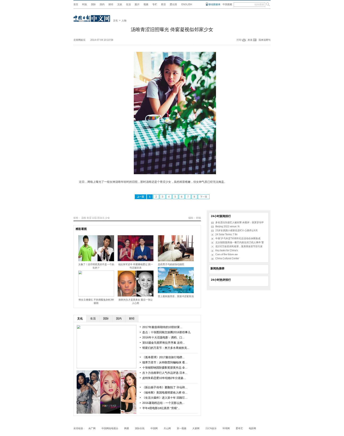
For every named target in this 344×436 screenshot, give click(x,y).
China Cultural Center (227, 258)
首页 (75, 4)
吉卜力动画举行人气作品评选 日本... (164, 372)
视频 (146, 4)
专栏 (154, 4)
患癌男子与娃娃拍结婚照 (171, 264)
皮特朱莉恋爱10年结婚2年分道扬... (164, 378)
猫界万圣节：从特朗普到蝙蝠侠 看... (164, 362)
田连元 (101, 218)
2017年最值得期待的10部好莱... (162, 327)
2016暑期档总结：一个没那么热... (163, 402)
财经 (110, 4)
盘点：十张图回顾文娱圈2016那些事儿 (166, 332)
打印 (239, 40)
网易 (126, 428)
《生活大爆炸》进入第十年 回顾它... (164, 397)
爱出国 (173, 4)
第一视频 (181, 428)
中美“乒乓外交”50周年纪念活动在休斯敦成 (237, 238)
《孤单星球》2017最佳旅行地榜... (163, 357)
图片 (137, 4)
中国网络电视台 (110, 428)
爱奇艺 (239, 428)
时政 (84, 4)
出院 (94, 218)
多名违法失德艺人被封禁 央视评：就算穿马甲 (239, 222)
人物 (124, 20)
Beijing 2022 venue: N (227, 226)
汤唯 (83, 218)
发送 (250, 40)
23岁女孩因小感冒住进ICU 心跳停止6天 (236, 230)
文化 (115, 20)
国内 (102, 4)
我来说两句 (265, 40)
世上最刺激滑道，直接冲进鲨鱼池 (176, 296)
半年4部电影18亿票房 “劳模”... (161, 408)
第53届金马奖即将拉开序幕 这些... (163, 342)
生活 (128, 4)
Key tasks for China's (226, 250)
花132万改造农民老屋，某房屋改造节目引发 (239, 246)
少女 (107, 218)
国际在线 (140, 428)
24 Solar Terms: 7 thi (226, 234)
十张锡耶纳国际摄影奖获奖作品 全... (164, 367)
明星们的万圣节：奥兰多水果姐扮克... (165, 347)
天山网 (167, 428)
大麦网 (195, 428)
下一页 (203, 196)
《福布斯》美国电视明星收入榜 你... (164, 392)
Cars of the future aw (226, 254)
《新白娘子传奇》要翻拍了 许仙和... (164, 387)
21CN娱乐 (211, 428)
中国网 (154, 428)
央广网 (92, 428)
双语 (163, 4)
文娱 (119, 4)
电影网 (252, 428)
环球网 (226, 428)
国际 (93, 4)
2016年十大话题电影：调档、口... (163, 337)
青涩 (89, 218)
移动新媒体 (214, 4)
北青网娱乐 (79, 40)
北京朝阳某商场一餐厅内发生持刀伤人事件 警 (239, 242)
